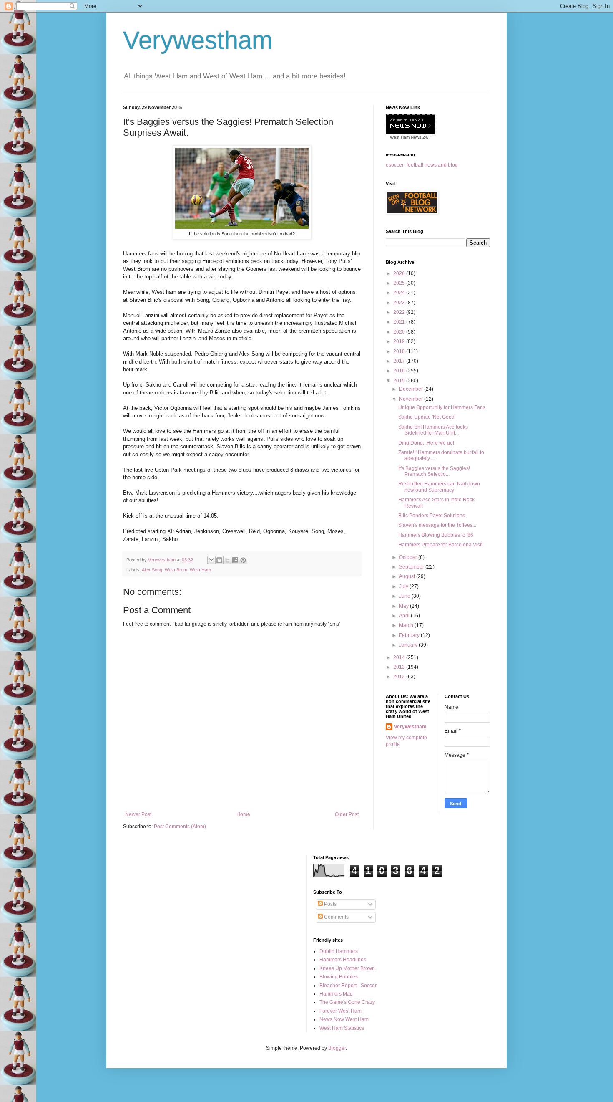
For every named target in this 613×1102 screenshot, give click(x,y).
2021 (399, 322)
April (405, 616)
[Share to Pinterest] (243, 560)
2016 (399, 371)
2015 (399, 381)
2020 (399, 332)
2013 (399, 667)
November (411, 399)
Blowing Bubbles (338, 977)
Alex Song (152, 569)
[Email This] (211, 560)
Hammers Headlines (342, 960)
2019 (399, 341)
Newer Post (138, 814)
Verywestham (198, 40)
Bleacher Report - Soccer (348, 985)
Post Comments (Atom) (180, 826)
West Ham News (405, 137)
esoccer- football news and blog (422, 165)
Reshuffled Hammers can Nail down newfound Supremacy (439, 487)
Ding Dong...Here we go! (426, 443)
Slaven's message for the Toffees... (437, 525)
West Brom (176, 569)
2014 (399, 657)
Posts (330, 904)
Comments (336, 917)
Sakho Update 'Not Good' (426, 417)
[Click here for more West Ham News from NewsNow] (410, 124)
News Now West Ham (344, 1019)
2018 (399, 351)
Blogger (337, 1048)
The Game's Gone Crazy (347, 1002)
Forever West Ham (340, 1011)
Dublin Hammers (338, 951)
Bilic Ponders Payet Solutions (431, 515)
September (412, 567)
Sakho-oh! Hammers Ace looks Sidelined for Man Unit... (433, 430)
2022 (399, 312)
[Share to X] (227, 560)
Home (243, 814)
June (405, 596)
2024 (399, 293)
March (407, 625)
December (411, 389)
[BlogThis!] (219, 560)
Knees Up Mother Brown (347, 968)
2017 (399, 361)
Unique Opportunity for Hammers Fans (441, 407)
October (408, 557)
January (409, 645)
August (407, 576)
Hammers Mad (336, 994)
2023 (399, 303)
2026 (399, 273)
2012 (399, 677)
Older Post (347, 814)
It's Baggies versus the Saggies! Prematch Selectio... (434, 471)
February (410, 635)
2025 (399, 283)
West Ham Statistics (341, 1028)
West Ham (200, 569)
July (404, 586)
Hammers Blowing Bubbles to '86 (435, 535)
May (404, 606)
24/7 (426, 137)
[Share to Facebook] (235, 560)
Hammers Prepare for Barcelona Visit (440, 545)
